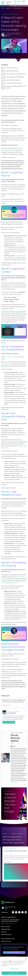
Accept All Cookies (14, 973)
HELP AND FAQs (7, 924)
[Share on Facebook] (18, 1)
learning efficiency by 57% (13, 671)
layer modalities (15, 511)
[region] (14, 966)
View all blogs (17, 833)
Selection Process (6, 941)
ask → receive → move (10, 357)
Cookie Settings (14, 968)
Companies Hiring (5, 929)
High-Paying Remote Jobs (8, 938)
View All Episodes (8, 722)
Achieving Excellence (10, 14)
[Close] (26, 959)
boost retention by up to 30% (9, 583)
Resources (8, 8)
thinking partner (5, 364)
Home (2, 8)
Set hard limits (19, 256)
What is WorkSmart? (6, 934)
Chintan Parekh (9, 201)
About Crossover (5, 926)
